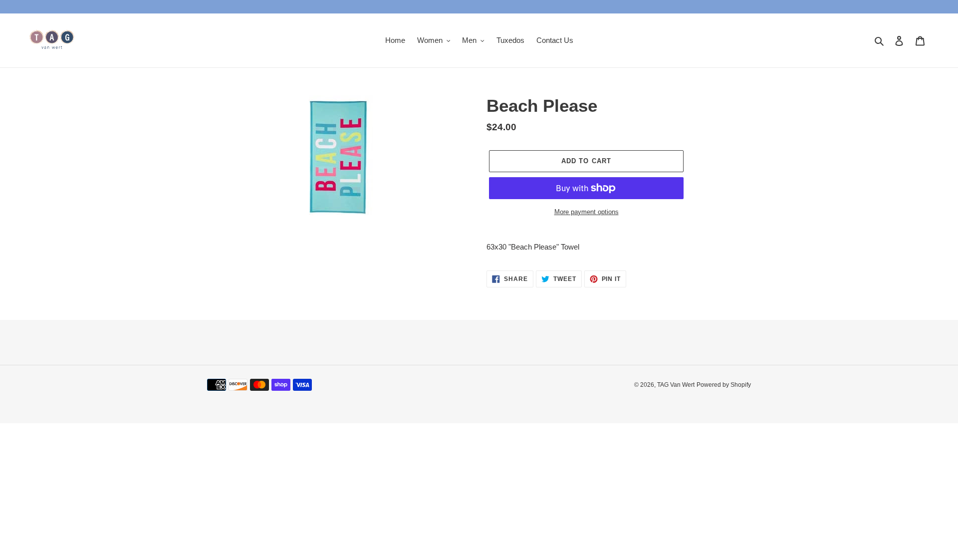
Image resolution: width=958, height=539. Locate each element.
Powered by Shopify (724, 384)
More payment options (586, 212)
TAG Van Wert (676, 384)
